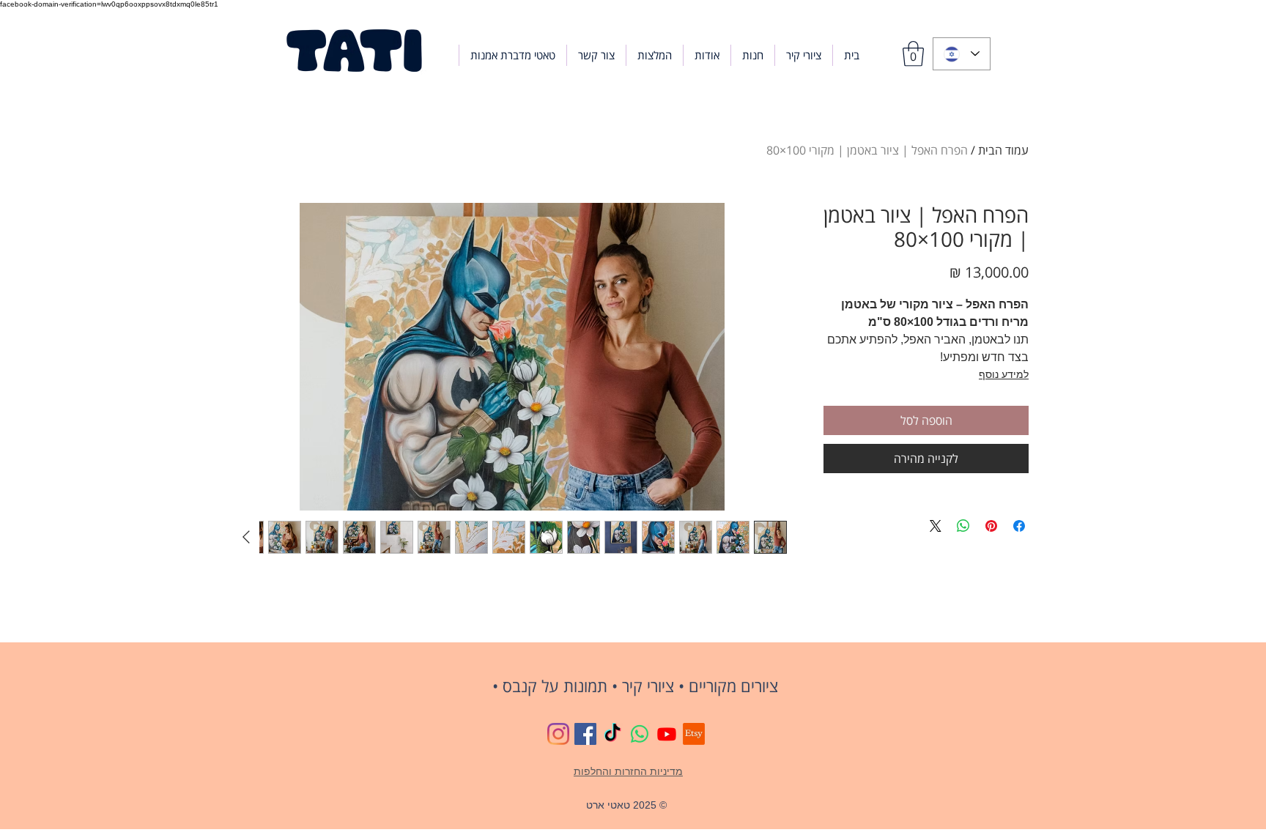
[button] (752, 55)
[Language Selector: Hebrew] (962, 53)
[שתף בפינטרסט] (991, 526)
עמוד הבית (1003, 150)
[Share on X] (935, 526)
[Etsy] (694, 734)
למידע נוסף (1004, 374)
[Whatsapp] (640, 734)
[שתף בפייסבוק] (1019, 526)
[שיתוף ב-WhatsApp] (963, 526)
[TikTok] (612, 734)
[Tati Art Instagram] (558, 734)
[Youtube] (667, 734)
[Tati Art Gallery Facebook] (585, 734)
